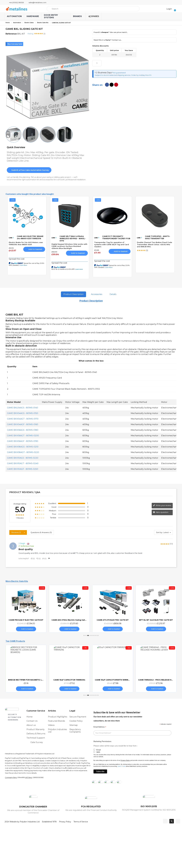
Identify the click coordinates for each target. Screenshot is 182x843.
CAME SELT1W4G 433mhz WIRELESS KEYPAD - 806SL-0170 (73, 238)
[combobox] (93, 8)
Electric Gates (29, 22)
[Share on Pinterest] (116, 85)
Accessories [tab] (96, 294)
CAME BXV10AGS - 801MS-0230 (22, 458)
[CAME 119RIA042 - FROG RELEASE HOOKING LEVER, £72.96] (112, 668)
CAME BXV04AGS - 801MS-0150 (22, 413)
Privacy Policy (125, 760)
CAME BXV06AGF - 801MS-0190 (22, 441)
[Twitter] (171, 821)
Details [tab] (113, 294)
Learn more (122, 766)
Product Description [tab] (73, 294)
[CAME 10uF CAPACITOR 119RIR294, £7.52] (26, 668)
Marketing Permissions (102, 741)
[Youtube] (178, 821)
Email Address (99, 727)
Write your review (163, 505)
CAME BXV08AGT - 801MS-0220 (23, 452)
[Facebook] (165, 821)
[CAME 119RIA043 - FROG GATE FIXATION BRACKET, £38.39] (156, 668)
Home (8, 22)
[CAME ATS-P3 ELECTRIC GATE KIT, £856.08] (69, 608)
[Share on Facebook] (107, 85)
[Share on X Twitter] (112, 85)
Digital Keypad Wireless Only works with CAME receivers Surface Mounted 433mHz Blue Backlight (69, 246)
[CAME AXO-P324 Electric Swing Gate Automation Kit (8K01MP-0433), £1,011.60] (26, 608)
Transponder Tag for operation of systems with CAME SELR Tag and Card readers (111, 244)
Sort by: (159, 532)
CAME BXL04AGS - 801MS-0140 (22, 407)
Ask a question (161, 512)
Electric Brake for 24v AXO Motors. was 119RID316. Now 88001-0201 (26, 243)
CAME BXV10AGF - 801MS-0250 (22, 469)
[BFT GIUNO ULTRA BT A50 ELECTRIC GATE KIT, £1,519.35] (156, 608)
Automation (17, 22)
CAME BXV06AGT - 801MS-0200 (23, 435)
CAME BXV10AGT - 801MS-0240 (22, 463)
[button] (174, 9)
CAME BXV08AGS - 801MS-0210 (22, 447)
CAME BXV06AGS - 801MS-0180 (22, 430)
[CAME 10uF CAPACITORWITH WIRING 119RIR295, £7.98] (69, 668)
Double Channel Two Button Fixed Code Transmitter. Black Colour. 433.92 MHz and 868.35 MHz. (154, 244)
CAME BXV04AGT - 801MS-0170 (22, 419)
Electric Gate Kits (42, 22)
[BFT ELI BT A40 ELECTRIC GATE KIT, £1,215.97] (112, 608)
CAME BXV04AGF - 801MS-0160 (22, 424)
